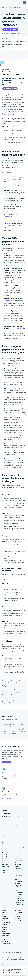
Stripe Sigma (5, 866)
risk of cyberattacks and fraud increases (13, 576)
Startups (17, 821)
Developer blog (19, 904)
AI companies (18, 845)
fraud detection (8, 216)
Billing (3, 825)
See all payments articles (9, 719)
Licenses (4, 929)
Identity (4, 844)
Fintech (17, 849)
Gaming (17, 851)
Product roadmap (19, 912)
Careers (17, 914)
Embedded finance (20, 829)
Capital (4, 827)
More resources (7, 7)
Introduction (5, 69)
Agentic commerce (20, 823)
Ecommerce (18, 827)
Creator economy (19, 847)
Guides (4, 910)
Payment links (5, 854)
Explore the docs (6, 798)
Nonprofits (18, 862)
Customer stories (6, 912)
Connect (4, 833)
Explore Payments (7, 781)
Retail (16, 870)
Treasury (4, 872)
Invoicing (4, 846)
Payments (17, 7)
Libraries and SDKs (19, 900)
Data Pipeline (5, 837)
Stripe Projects (19, 902)
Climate (4, 831)
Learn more (5, 49)
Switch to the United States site (10, 972)
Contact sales (15, 762)
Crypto (4, 835)
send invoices (6, 97)
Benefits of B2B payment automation (12, 72)
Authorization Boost (7, 823)
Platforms (17, 841)
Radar (3, 860)
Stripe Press (18, 918)
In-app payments (19, 835)
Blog (3, 914)
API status (17, 896)
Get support (5, 941)
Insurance (17, 856)
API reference (18, 894)
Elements (4, 839)
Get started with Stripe (9, 29)
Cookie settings (6, 933)
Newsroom (18, 916)
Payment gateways (9, 300)
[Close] (25, 969)
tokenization (21, 587)
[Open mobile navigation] (24, 2)
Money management (20, 839)
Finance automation (20, 831)
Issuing (4, 848)
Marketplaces (18, 837)
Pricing (4, 819)
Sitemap (4, 931)
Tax (3, 868)
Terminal (4, 870)
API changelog (18, 898)
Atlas (3, 821)
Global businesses (19, 833)
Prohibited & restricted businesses (5, 925)
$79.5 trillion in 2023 (9, 114)
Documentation (19, 892)
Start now (6, 762)
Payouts (4, 858)
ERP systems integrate (15, 328)
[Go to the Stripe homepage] (4, 811)
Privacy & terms (6, 922)
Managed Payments (7, 852)
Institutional (18, 910)
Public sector (18, 868)
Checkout (4, 829)
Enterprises (18, 819)
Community (5, 916)
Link (3, 850)
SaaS (16, 843)
